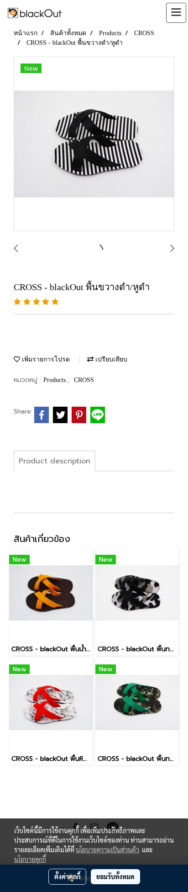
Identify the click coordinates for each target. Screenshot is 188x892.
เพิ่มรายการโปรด (45, 359)
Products (55, 380)
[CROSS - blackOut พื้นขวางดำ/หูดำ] (94, 144)
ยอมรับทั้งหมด (115, 876)
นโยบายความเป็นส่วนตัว (107, 849)
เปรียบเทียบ (110, 359)
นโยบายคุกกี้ (30, 859)
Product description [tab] (54, 461)
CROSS (84, 380)
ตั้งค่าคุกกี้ (67, 876)
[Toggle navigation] (176, 13)
